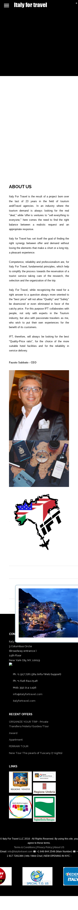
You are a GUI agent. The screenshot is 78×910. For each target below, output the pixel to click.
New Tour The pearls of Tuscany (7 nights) (35, 753)
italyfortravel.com (24, 700)
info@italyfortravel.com (27, 694)
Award (13, 733)
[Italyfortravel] (39, 405)
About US (59, 847)
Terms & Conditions (24, 847)
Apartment (16, 739)
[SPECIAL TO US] (41, 884)
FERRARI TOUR (18, 746)
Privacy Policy (44, 847)
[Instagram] (42, 902)
